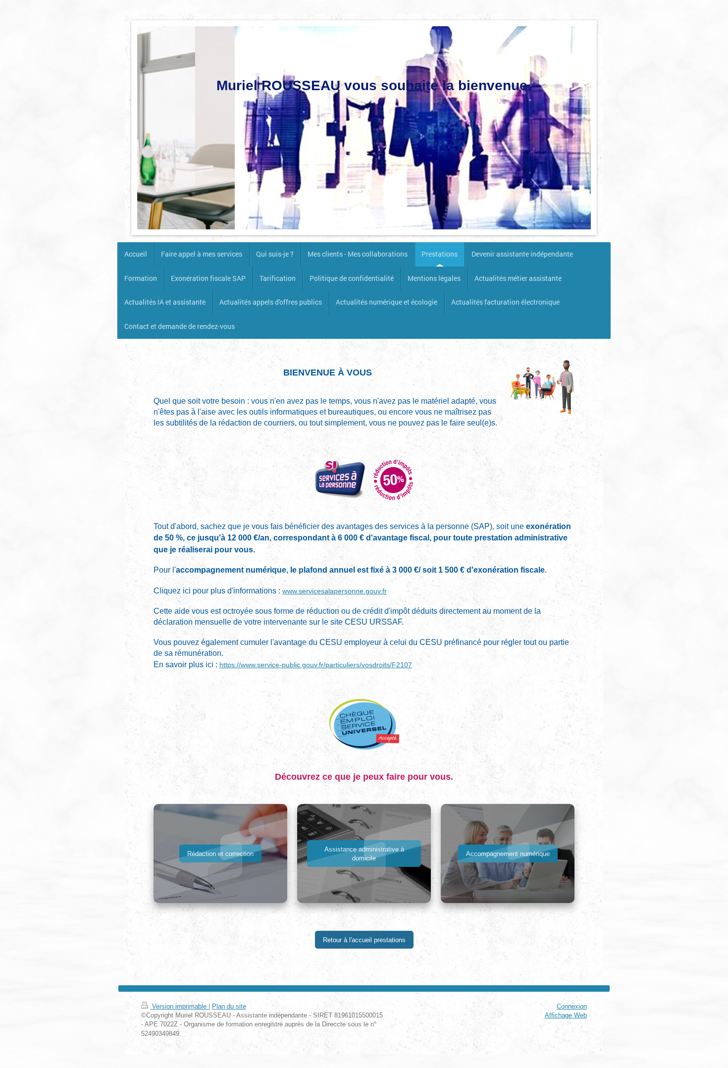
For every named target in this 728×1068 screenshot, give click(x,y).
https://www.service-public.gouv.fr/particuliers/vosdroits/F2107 (315, 665)
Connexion (572, 1006)
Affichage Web (566, 1015)
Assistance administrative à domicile (364, 853)
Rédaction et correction (220, 853)
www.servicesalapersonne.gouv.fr (334, 591)
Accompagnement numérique (508, 853)
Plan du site (229, 1006)
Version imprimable (179, 1006)
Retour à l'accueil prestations (364, 940)
